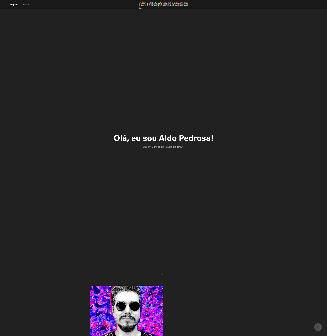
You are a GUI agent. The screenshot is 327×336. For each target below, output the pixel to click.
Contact (25, 4)
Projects (14, 4)
